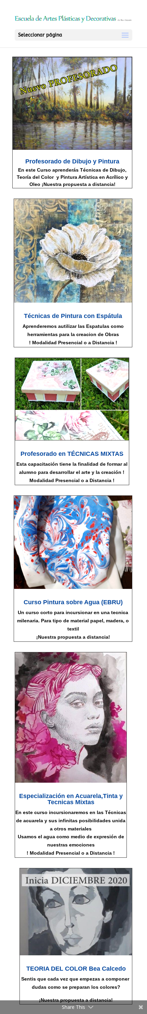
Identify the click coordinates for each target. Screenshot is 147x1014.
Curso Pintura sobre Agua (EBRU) (73, 602)
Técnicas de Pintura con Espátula (73, 316)
